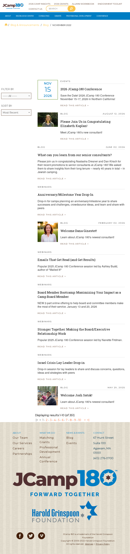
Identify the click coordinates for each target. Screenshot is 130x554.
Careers (18, 448)
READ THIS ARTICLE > (74, 105)
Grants (58, 16)
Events (71, 443)
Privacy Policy (103, 544)
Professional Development (78, 16)
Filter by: (7, 89)
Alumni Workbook (83, 4)
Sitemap (89, 544)
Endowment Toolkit (110, 4)
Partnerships (22, 453)
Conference (102, 16)
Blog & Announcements (25, 25)
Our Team (20, 437)
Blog (46, 25)
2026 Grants (61, 4)
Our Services (22, 443)
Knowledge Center (25, 16)
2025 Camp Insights (39, 4)
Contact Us (35, 9)
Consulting (44, 16)
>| (88, 420)
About (8, 16)
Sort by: (6, 105)
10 (79, 420)
